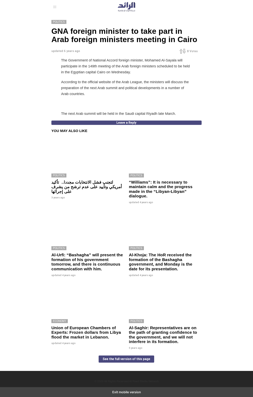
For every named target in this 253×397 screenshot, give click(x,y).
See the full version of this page (126, 359)
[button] (55, 7)
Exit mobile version (126, 392)
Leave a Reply (126, 122)
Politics (59, 175)
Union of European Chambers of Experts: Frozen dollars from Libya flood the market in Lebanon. (86, 332)
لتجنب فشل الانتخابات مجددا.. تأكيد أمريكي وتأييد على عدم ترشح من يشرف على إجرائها (86, 187)
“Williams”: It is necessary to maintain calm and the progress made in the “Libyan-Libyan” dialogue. (161, 189)
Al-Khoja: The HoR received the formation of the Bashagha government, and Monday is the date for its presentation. (160, 262)
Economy (59, 321)
